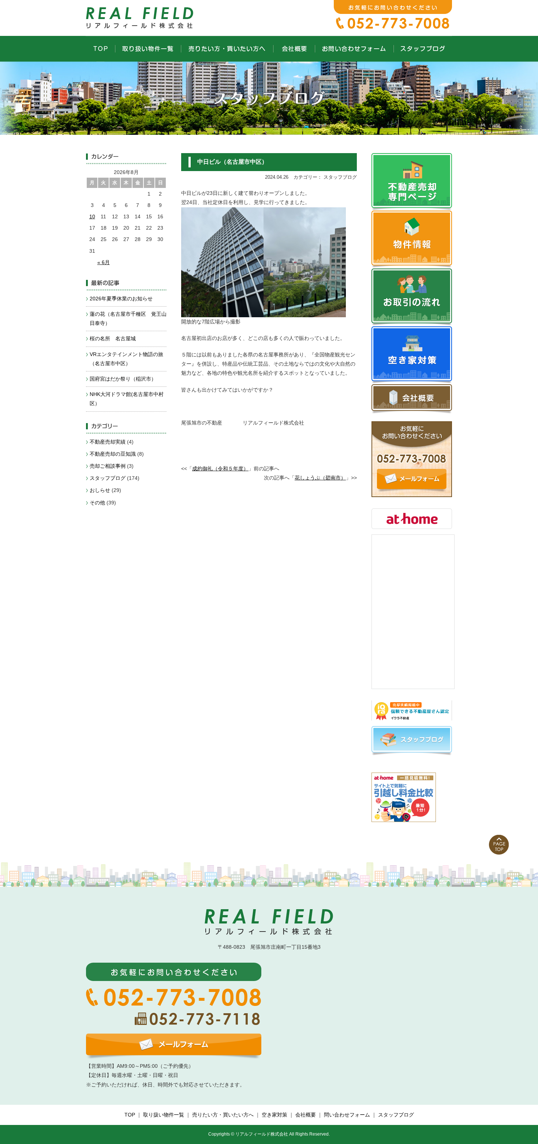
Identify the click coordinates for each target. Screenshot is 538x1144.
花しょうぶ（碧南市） (320, 478)
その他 (97, 503)
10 (92, 216)
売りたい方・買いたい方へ (223, 1115)
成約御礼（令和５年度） (220, 468)
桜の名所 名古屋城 (113, 338)
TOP (129, 1115)
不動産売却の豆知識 (113, 454)
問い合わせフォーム (347, 1115)
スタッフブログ (108, 478)
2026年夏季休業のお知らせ (121, 298)
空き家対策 (274, 1115)
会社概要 (305, 1115)
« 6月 (103, 262)
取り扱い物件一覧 (163, 1115)
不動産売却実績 (108, 442)
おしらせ (100, 490)
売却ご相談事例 (108, 466)
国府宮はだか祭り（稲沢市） (123, 379)
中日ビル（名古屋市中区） (232, 162)
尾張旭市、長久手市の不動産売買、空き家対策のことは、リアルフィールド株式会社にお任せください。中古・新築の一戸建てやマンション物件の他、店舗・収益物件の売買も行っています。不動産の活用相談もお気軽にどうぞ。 (141, 16)
